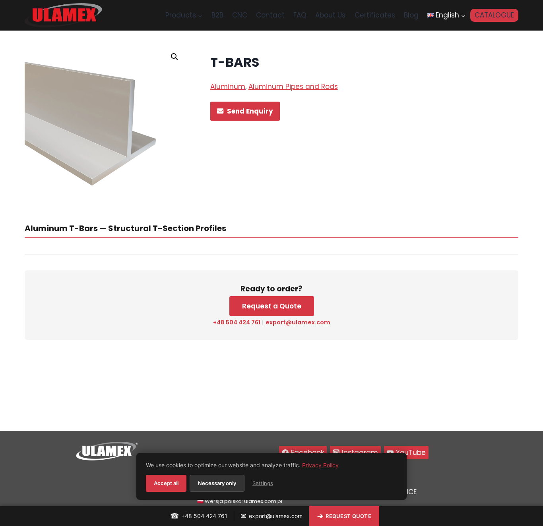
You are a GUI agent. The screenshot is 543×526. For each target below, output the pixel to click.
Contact (270, 15)
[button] (174, 57)
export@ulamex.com (298, 322)
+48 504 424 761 (236, 322)
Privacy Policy (320, 465)
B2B (217, 15)
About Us (330, 15)
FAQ (299, 15)
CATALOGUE (494, 15)
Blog (411, 15)
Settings (262, 483)
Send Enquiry (250, 111)
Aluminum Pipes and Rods (293, 86)
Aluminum (227, 86)
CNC (239, 15)
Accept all (166, 483)
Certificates (375, 15)
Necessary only (217, 483)
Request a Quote (271, 306)
